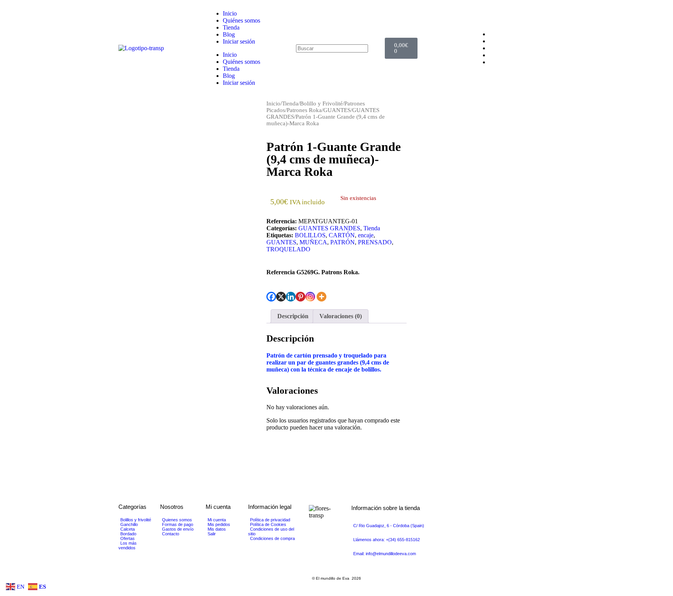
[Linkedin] (291, 297)
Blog (229, 34)
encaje (365, 235)
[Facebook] (271, 297)
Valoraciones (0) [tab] (340, 316)
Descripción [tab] (292, 316)
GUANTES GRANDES (329, 228)
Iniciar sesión (239, 41)
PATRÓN (342, 242)
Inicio (230, 13)
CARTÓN (342, 235)
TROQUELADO (288, 249)
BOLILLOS (310, 235)
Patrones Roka (304, 110)
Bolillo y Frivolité (321, 103)
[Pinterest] (300, 297)
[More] (321, 297)
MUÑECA (313, 242)
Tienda (231, 27)
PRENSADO (375, 242)
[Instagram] (310, 297)
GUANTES (337, 110)
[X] (281, 297)
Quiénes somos (241, 20)
